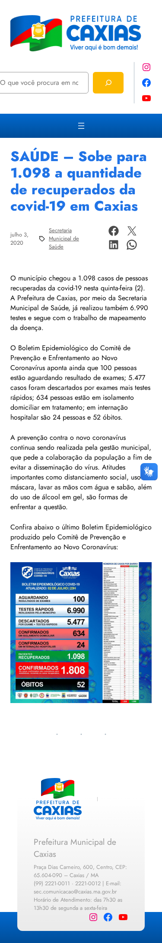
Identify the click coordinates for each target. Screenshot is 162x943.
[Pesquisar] (108, 82)
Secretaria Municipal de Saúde (64, 238)
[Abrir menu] (81, 126)
